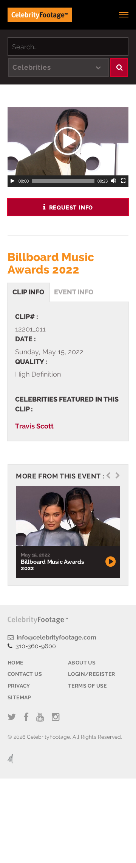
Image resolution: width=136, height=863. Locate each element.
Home (15, 663)
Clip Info (28, 292)
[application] (68, 141)
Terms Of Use (87, 686)
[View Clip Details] (67, 516)
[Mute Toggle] (114, 181)
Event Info (73, 292)
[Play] (12, 181)
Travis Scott (34, 426)
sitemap (19, 697)
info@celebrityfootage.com (55, 637)
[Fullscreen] (124, 181)
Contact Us (25, 674)
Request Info (70, 207)
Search (119, 67)
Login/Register (91, 674)
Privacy (19, 686)
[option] (67, 532)
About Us (82, 663)
